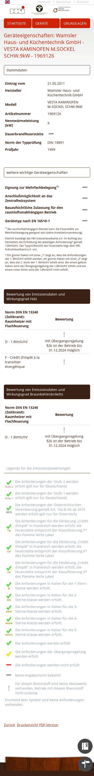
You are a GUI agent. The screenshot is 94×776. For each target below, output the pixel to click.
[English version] (7, 2)
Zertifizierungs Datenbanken (85, 741)
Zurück (9, 725)
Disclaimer (83, 1)
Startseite (16, 23)
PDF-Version (48, 725)
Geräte (41, 23)
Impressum (44, 1)
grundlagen (75, 23)
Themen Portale (85, 759)
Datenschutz (63, 1)
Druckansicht (27, 725)
